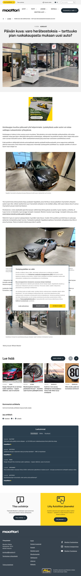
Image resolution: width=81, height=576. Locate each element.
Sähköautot (54, 384)
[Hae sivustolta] (74, 2)
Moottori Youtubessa (70, 551)
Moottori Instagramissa (71, 547)
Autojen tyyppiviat (35, 544)
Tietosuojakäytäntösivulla (27, 299)
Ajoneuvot (43, 26)
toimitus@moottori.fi (9, 552)
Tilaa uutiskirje (20, 2)
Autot (32, 541)
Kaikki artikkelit (57, 358)
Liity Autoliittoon (8, 2)
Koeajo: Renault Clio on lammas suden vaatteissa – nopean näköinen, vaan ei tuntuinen (27, 462)
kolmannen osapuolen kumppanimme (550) (40, 274)
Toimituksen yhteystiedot (10, 556)
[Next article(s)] (76, 358)
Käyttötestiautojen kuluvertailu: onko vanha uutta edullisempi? (20, 477)
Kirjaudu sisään (47, 2)
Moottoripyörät (34, 554)
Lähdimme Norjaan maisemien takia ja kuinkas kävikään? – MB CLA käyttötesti (24, 452)
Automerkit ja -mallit (69, 10)
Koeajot (32, 547)
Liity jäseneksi (60, 519)
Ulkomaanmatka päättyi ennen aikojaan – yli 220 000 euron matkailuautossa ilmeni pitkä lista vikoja (30, 441)
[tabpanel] (40, 460)
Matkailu (33, 564)
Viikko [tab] (41, 433)
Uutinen (9, 19)
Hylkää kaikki (40, 306)
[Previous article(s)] (70, 358)
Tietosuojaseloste (8, 565)
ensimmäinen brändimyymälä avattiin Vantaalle (17, 214)
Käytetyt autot (34, 551)
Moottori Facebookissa (71, 542)
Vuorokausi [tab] (34, 433)
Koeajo (10, 384)
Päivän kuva (74, 384)
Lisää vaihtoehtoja (23, 306)
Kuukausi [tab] (47, 433)
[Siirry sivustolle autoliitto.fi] (46, 570)
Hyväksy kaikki (57, 306)
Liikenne (32, 561)
